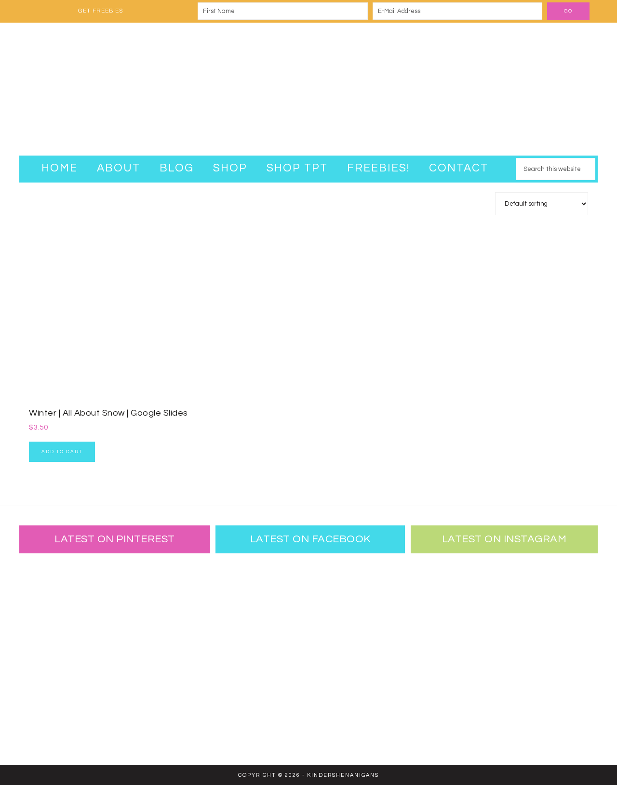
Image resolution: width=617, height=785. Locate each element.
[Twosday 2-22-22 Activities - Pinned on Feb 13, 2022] (113, 715)
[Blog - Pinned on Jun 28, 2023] (51, 589)
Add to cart (61, 451)
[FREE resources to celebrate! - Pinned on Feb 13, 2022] (51, 715)
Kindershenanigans (308, 89)
